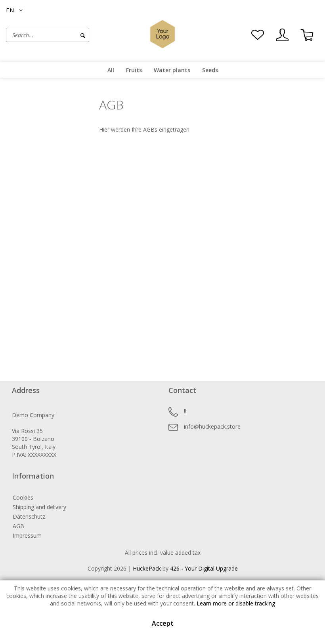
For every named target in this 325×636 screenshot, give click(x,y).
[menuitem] (65, 35)
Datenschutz (29, 516)
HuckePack (147, 568)
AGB (18, 526)
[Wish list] (257, 35)
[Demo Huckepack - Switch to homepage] (162, 34)
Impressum (27, 535)
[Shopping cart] (306, 35)
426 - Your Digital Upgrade (204, 568)
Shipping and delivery (39, 507)
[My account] (282, 35)
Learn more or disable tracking (236, 603)
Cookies (23, 497)
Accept (163, 623)
